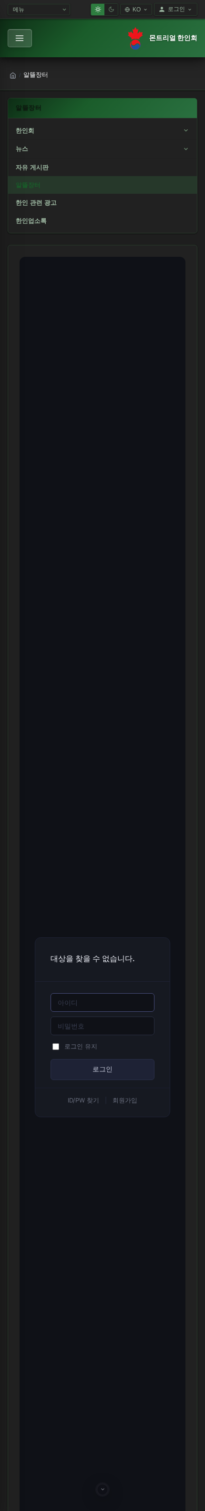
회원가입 (125, 1100)
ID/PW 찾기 (83, 1100)
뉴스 (22, 148)
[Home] (13, 75)
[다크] (111, 9)
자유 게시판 (32, 167)
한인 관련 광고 (36, 202)
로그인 (176, 9)
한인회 (25, 130)
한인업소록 (31, 220)
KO (137, 9)
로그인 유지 (80, 1046)
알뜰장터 (28, 185)
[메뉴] (20, 38)
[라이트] (97, 9)
